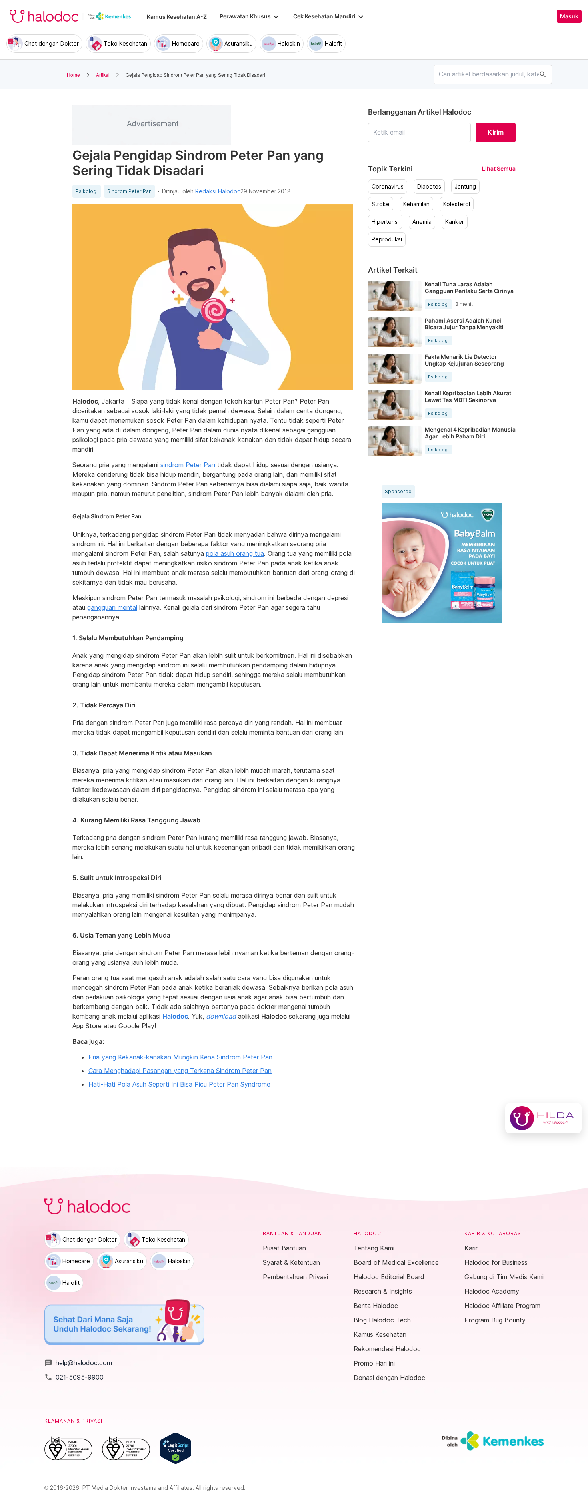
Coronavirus (388, 186)
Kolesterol (456, 204)
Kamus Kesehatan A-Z (177, 16)
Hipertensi (385, 222)
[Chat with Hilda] (543, 1118)
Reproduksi (387, 239)
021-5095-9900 (74, 1377)
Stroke (381, 204)
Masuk (569, 16)
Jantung (465, 186)
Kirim (496, 132)
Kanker (454, 222)
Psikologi (87, 191)
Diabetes (429, 186)
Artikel (103, 74)
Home (73, 74)
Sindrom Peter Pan (129, 191)
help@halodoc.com (78, 1363)
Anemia (422, 222)
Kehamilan (416, 204)
